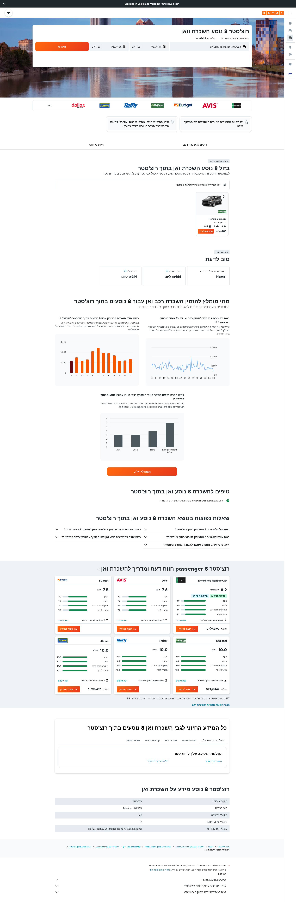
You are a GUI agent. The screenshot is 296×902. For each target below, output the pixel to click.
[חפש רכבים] (290, 37)
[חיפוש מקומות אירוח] (290, 30)
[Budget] (63, 580)
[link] (142, 471)
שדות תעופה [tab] (133, 740)
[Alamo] (63, 641)
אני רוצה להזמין (206, 231)
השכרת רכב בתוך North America (190, 846)
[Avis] (122, 580)
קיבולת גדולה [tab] (152, 740)
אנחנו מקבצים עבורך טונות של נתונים (204, 886)
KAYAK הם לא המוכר (214, 879)
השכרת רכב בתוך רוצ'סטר (80, 846)
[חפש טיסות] (290, 23)
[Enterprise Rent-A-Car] (181, 580)
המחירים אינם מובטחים (160, 869)
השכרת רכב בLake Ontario (107, 846)
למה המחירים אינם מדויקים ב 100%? (205, 892)
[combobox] (235, 38)
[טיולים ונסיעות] (290, 64)
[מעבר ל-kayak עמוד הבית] (273, 13)
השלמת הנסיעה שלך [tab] (213, 740)
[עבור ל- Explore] (290, 47)
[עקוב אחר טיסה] (290, 54)
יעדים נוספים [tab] (189, 740)
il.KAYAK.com (224, 846)
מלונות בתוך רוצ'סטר (157, 761)
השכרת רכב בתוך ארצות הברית (158, 846)
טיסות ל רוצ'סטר (213, 761)
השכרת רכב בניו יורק (132, 846)
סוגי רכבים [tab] (171, 740)
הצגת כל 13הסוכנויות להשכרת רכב (211, 704)
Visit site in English (135, 3)
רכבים (210, 846)
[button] (4, 4)
